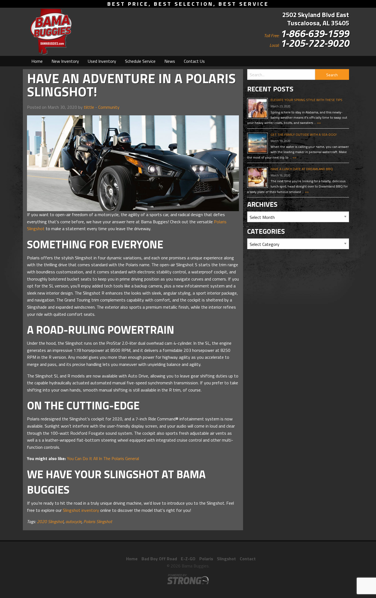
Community (108, 107)
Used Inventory (102, 61)
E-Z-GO (188, 558)
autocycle (73, 521)
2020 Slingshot (50, 521)
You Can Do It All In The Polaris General (103, 458)
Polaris (206, 558)
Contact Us (194, 61)
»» (318, 122)
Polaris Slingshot (97, 521)
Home (37, 61)
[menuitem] (37, 61)
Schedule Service (140, 61)
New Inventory (65, 61)
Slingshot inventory (81, 510)
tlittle (89, 107)
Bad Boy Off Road (159, 558)
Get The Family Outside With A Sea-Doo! (304, 134)
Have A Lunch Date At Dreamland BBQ (302, 169)
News (169, 61)
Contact (248, 558)
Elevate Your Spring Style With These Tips (306, 99)
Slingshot (226, 558)
